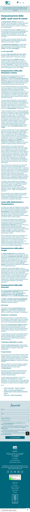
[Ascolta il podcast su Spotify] (18, 472)
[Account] (20, 3)
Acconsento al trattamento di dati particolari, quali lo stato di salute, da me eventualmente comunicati (14, 431)
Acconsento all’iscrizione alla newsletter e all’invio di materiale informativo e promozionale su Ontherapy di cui (15, 427)
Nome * (2, 409)
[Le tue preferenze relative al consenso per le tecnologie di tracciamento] (27, 509)
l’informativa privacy (9, 423)
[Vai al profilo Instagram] (11, 472)
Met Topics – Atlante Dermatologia (13, 395)
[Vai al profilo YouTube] (15, 472)
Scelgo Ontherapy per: (5, 418)
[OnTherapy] (7, 3)
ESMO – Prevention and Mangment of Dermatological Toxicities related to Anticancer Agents (16, 391)
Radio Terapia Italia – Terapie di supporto (14, 388)
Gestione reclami (15, 488)
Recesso (15, 492)
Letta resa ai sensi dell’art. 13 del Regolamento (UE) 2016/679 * (13, 423)
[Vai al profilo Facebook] (8, 472)
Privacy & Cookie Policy (15, 460)
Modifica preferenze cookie (15, 462)
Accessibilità (15, 458)
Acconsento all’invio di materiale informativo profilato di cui (14, 433)
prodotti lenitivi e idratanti (15, 324)
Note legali (15, 485)
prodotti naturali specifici (12, 345)
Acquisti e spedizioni (15, 486)
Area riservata (15, 490)
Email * (2, 413)
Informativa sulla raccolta (9, 510)
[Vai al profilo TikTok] (22, 472)
